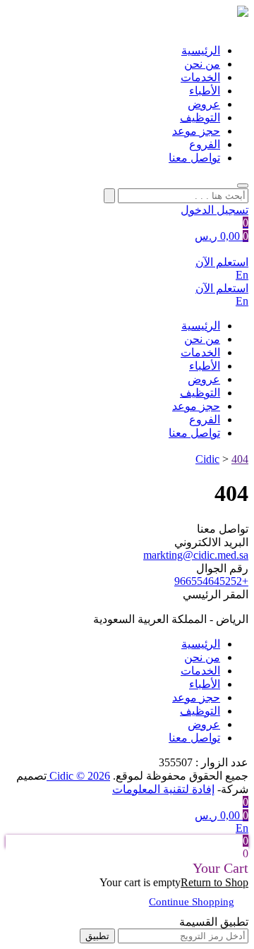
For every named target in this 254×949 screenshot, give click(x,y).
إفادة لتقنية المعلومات (163, 789)
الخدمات (200, 77)
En (242, 275)
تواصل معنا (194, 158)
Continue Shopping (191, 901)
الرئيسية (200, 50)
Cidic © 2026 (78, 776)
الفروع (204, 144)
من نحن (202, 64)
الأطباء (204, 91)
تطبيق (97, 936)
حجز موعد (196, 131)
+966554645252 (211, 581)
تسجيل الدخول (214, 210)
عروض (204, 104)
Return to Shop (214, 882)
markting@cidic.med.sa (195, 555)
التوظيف (200, 117)
